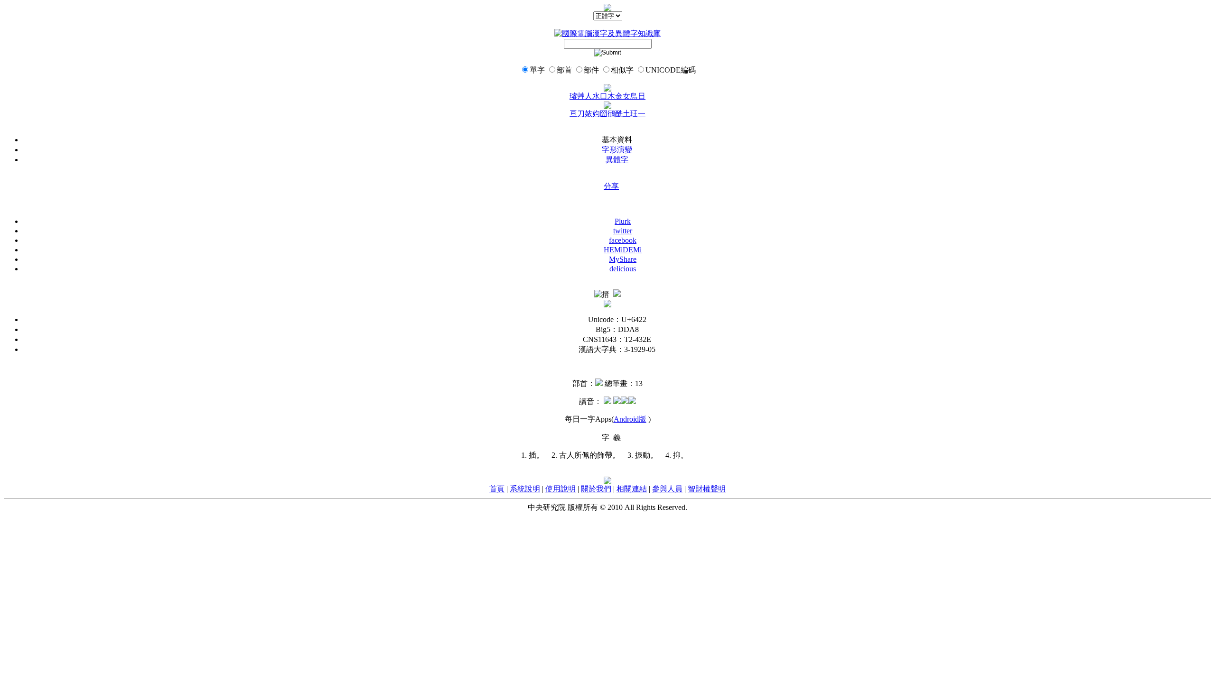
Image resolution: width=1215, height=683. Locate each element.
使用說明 (560, 489)
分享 (611, 186)
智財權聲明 (707, 489)
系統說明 (525, 489)
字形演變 (617, 150)
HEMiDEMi (623, 250)
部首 (564, 70)
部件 (591, 70)
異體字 (617, 160)
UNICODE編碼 (670, 70)
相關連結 (632, 489)
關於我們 (596, 489)
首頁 (497, 489)
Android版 (630, 419)
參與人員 (667, 489)
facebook (622, 240)
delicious (622, 269)
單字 (537, 70)
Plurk (623, 221)
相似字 (622, 70)
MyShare (622, 259)
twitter (622, 231)
